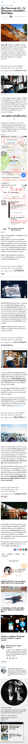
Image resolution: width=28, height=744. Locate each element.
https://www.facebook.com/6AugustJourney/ (12, 721)
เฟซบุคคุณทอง (18, 405)
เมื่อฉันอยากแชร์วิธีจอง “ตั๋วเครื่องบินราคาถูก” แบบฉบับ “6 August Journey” (12, 638)
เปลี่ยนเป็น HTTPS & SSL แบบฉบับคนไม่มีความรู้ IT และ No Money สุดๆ (13, 582)
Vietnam (11, 5)
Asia (3, 554)
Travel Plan (4, 5)
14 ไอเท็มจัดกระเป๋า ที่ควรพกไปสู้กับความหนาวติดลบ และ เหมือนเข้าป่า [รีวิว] (12, 609)
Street (17, 554)
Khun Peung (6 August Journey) (19, 16)
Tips (23, 554)
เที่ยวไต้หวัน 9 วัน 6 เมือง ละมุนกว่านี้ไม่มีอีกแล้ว (15, 736)
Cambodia (10, 554)
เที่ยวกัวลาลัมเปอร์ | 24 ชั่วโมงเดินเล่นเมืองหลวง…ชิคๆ (15, 727)
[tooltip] (15, 550)
